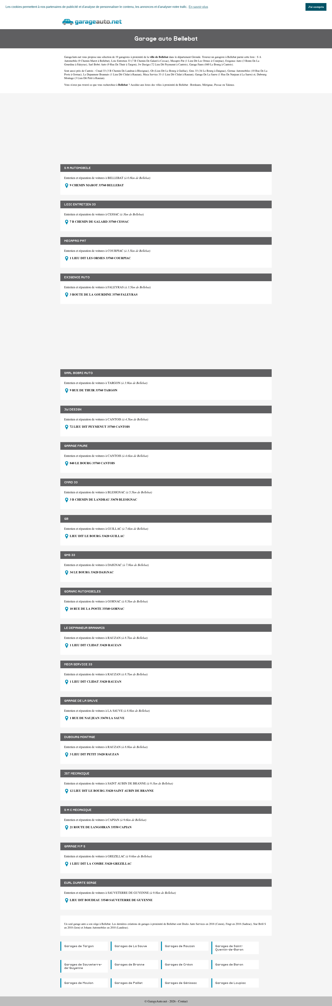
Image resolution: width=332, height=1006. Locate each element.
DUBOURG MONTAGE (79, 737)
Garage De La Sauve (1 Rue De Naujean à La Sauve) (224, 74)
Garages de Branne (129, 964)
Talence (230, 85)
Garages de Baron (229, 964)
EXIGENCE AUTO (77, 277)
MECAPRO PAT (75, 240)
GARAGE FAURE (76, 445)
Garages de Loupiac (230, 983)
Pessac (218, 85)
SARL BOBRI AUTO (78, 373)
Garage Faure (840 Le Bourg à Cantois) (211, 64)
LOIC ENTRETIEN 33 (80, 204)
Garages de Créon (179, 964)
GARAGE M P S (74, 846)
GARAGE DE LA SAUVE (81, 700)
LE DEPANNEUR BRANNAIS (84, 627)
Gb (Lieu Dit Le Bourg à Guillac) (169, 71)
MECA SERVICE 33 (78, 664)
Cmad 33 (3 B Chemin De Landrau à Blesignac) (122, 71)
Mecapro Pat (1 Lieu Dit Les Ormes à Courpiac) (197, 61)
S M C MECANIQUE (77, 810)
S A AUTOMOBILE (77, 168)
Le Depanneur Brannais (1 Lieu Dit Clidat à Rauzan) (112, 74)
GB (66, 518)
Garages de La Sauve (131, 946)
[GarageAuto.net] (91, 21)
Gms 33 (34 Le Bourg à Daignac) (207, 71)
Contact (183, 1001)
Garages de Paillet (129, 983)
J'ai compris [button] (316, 6)
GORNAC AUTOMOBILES (82, 591)
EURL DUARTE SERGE (80, 882)
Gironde (196, 57)
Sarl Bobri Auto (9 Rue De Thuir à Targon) (113, 64)
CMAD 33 (71, 482)
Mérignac (207, 85)
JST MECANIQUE (76, 773)
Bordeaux (195, 85)
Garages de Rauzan (180, 946)
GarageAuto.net (72, 57)
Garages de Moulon (78, 983)
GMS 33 (69, 555)
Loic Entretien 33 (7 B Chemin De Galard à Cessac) (140, 61)
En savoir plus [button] (198, 6)
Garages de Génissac (181, 983)
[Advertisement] (166, 126)
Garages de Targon (79, 946)
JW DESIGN (72, 409)
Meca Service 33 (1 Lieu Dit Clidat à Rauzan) (168, 74)
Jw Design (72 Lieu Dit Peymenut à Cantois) (163, 64)
